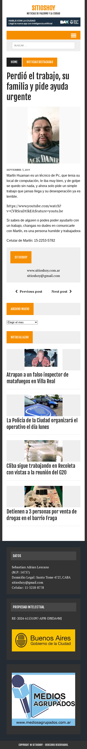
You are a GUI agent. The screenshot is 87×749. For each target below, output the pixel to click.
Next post (59, 291)
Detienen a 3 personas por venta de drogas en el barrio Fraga (42, 514)
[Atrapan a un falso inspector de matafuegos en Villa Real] (43, 367)
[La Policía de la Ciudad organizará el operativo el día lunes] (43, 413)
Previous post (31, 291)
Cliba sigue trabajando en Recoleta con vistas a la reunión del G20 (41, 469)
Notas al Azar (20, 337)
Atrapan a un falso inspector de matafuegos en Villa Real (37, 378)
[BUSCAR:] (43, 45)
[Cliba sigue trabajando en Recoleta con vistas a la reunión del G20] (43, 459)
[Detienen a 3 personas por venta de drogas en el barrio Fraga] (43, 504)
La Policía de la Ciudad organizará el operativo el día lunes (42, 423)
